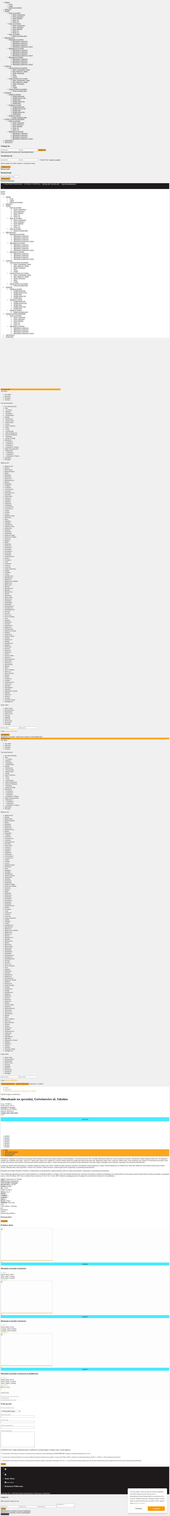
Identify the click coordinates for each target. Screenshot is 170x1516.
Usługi (11, 6)
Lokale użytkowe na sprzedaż (18, 68)
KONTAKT (8, 142)
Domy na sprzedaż (14, 13)
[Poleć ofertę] (5, 1113)
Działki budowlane (18, 96)
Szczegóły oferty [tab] (10, 1153)
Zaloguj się (42, 150)
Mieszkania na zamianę (16, 57)
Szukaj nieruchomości (8, 1084)
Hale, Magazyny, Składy (20, 71)
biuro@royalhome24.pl (69, 184)
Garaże (15, 77)
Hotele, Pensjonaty (18, 73)
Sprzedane (8, 1089)
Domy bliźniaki (17, 18)
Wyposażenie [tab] (9, 1155)
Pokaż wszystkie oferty (20, 36)
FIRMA (7, 2)
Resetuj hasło (5, 178)
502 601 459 (55, 184)
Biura (14, 75)
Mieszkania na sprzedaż (16, 39)
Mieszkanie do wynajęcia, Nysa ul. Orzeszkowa (16, 1511)
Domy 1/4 (16, 22)
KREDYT (8, 9)
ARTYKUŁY (9, 140)
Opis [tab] (6, 1150)
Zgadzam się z (50, 160)
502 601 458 (46, 184)
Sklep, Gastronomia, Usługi (21, 70)
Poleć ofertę (14, 1113)
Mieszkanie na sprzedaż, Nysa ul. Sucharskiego (15, 1512)
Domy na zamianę (14, 34)
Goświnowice (14, 1181)
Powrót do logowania (7, 181)
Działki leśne (17, 103)
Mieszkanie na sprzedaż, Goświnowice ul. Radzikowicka (19, 1373)
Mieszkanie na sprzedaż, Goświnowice (13, 1268)
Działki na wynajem (15, 105)
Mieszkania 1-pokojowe (20, 41)
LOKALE (8, 66)
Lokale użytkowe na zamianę (18, 89)
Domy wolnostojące (19, 15)
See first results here (22, 1084)
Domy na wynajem (15, 23)
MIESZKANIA (10, 38)
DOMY (7, 11)
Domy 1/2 (16, 20)
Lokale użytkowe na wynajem (18, 78)
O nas (10, 4)
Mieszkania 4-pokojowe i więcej (23, 46)
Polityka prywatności (15, 8)
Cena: (3, 731)
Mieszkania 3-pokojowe (20, 45)
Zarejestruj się (6, 167)
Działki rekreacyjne (19, 101)
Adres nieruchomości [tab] (11, 1152)
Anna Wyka (5, 1392)
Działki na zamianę (15, 116)
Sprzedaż (12, 1107)
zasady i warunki (55, 160)
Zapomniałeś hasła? (27, 152)
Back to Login (5, 169)
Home (7, 1087)
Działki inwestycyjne (19, 98)
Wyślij (3, 1509)
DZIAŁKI (8, 93)
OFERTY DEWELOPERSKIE (14, 119)
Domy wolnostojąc (18, 123)
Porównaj (4, 1221)
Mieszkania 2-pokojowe (20, 43)
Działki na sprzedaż (15, 94)
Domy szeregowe (18, 16)
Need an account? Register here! (11, 152)
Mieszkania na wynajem (16, 48)
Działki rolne (17, 100)
